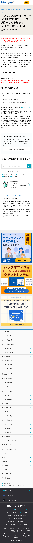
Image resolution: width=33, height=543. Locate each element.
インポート (21, 174)
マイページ (5, 465)
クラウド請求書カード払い (9, 449)
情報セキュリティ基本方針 (12, 512)
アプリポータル (6, 469)
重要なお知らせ (8, 483)
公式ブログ (8, 490)
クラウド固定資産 (7, 378)
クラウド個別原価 (7, 383)
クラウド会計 (6, 332)
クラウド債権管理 (7, 365)
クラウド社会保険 (7, 420)
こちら (21, 215)
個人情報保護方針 (20, 510)
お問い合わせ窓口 (26, 107)
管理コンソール (6, 457)
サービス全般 (6, 478)
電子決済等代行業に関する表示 (15, 521)
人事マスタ (5, 461)
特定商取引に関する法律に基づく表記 (17, 515)
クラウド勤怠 (6, 403)
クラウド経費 (6, 356)
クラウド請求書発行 (7, 369)
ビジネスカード (6, 445)
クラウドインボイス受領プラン (7, 373)
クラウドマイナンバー (8, 424)
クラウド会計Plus (7, 336)
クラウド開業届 (6, 436)
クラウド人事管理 (7, 399)
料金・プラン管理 (7, 474)
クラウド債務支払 (7, 360)
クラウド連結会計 (7, 387)
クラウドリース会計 (7, 391)
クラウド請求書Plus (7, 352)
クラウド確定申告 (7, 340)
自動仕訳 (12, 174)
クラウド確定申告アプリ (9, 344)
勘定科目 (6, 176)
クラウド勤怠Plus (7, 407)
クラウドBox (5, 395)
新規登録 (26, 2)
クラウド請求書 (6, 348)
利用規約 (24, 512)
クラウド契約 (6, 428)
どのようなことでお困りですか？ (15, 158)
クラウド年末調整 (7, 416)
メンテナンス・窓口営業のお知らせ (14, 485)
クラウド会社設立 (7, 432)
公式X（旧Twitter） (11, 500)
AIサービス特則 (23, 524)
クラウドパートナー (7, 453)
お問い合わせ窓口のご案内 (16, 149)
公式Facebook (9, 495)
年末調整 (14, 176)
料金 (5, 174)
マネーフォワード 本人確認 (9, 440)
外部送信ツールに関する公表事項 (15, 518)
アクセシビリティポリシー (12, 524)
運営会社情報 (9, 510)
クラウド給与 (6, 412)
